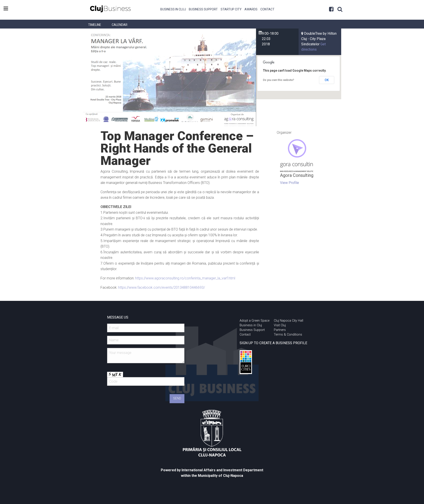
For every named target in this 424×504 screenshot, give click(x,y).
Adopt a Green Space (254, 321)
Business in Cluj (173, 9)
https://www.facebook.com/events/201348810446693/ (161, 287)
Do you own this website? (278, 80)
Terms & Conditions (288, 334)
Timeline (94, 25)
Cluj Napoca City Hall (288, 321)
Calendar (119, 25)
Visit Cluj (280, 325)
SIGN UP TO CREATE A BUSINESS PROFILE (273, 343)
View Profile (289, 183)
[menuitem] (173, 9)
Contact (267, 9)
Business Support (203, 9)
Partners (280, 330)
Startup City (231, 9)
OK (327, 80)
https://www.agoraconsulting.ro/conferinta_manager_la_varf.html (185, 278)
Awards (250, 9)
